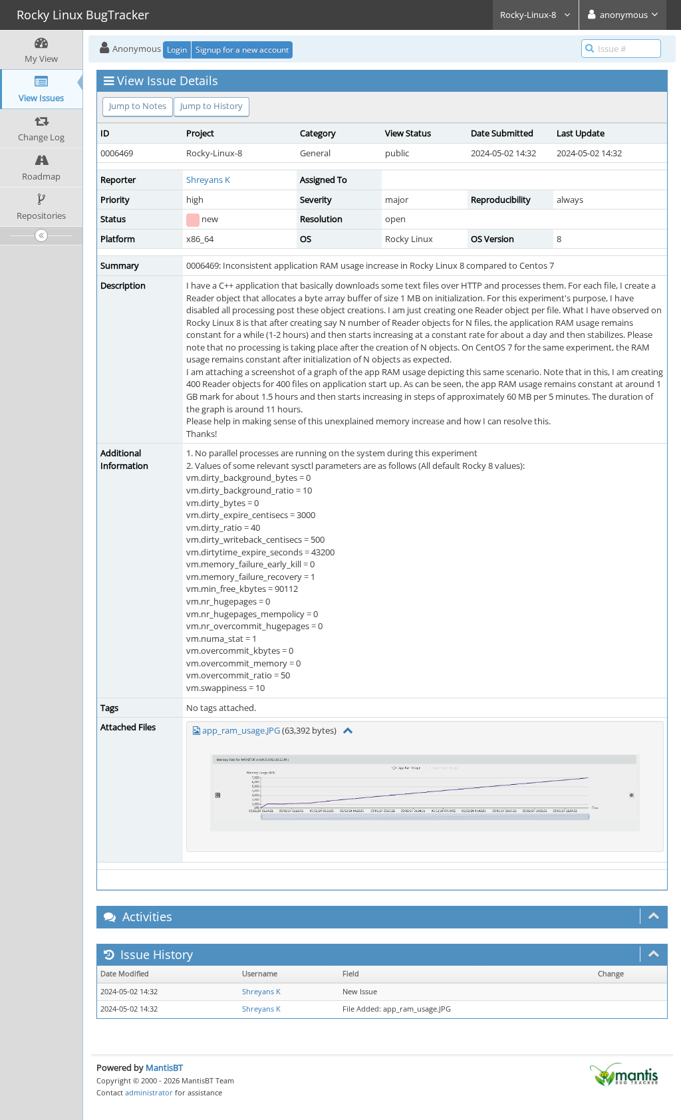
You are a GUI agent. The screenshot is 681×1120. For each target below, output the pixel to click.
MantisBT (164, 1067)
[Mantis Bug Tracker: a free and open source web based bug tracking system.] (624, 1073)
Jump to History (211, 106)
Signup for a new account (242, 49)
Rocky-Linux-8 (529, 15)
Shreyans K (208, 180)
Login (177, 49)
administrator (149, 1092)
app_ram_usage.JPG (241, 730)
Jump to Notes (137, 106)
